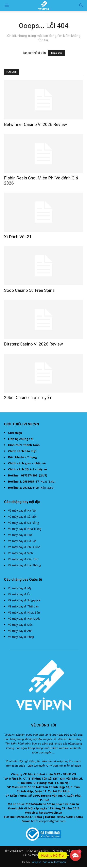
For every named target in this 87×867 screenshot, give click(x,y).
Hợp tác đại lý (56, 855)
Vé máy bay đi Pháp (21, 637)
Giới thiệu (15, 433)
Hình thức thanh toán (24, 445)
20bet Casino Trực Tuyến (27, 397)
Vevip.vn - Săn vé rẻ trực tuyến (49, 862)
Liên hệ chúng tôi (20, 439)
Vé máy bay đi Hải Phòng (24, 565)
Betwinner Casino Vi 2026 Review (35, 124)
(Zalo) (51, 481)
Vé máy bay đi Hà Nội (22, 510)
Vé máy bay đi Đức (20, 625)
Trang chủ (56, 53)
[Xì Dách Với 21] (43, 212)
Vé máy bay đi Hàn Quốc (24, 618)
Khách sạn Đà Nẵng (38, 850)
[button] (6, 5)
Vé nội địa (57, 850)
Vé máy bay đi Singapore (24, 600)
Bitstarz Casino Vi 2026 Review (33, 344)
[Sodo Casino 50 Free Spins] (43, 265)
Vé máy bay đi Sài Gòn (22, 516)
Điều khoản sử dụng (22, 457)
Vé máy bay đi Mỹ (19, 588)
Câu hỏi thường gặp (34, 855)
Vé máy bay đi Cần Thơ (23, 559)
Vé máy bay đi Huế (20, 535)
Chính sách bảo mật (22, 451)
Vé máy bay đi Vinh (20, 553)
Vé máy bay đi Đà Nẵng (23, 523)
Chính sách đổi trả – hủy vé (27, 469)
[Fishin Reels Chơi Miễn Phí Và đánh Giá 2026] (43, 153)
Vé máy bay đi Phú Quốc (24, 547)
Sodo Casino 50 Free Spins (29, 290)
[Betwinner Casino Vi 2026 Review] (43, 99)
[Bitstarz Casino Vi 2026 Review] (43, 319)
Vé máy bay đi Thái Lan (23, 606)
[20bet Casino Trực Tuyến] (43, 373)
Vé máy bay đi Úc (19, 594)
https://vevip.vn (50, 812)
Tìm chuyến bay (14, 850)
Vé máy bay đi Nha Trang (24, 529)
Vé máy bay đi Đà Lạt (22, 541)
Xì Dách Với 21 (18, 236)
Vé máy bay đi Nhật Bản (24, 612)
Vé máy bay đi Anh (20, 631)
